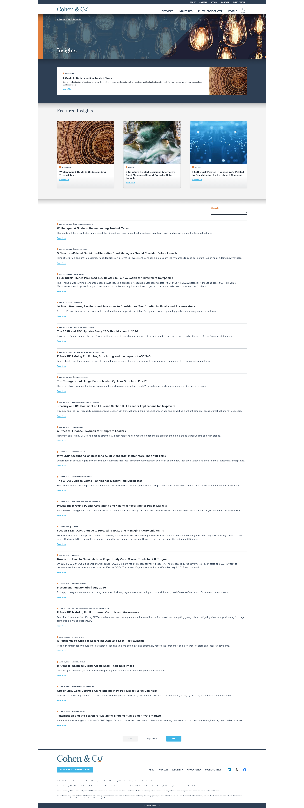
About (193, 2)
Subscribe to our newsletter (75, 769)
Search (214, 208)
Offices (214, 2)
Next (173, 738)
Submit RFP (177, 769)
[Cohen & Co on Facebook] (244, 770)
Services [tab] (167, 11)
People (232, 11)
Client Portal (239, 2)
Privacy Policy (194, 769)
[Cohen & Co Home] (72, 9)
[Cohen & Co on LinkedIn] (229, 770)
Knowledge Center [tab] (210, 11)
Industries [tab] (185, 11)
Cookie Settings (213, 769)
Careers (203, 2)
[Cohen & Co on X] (237, 770)
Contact (225, 2)
